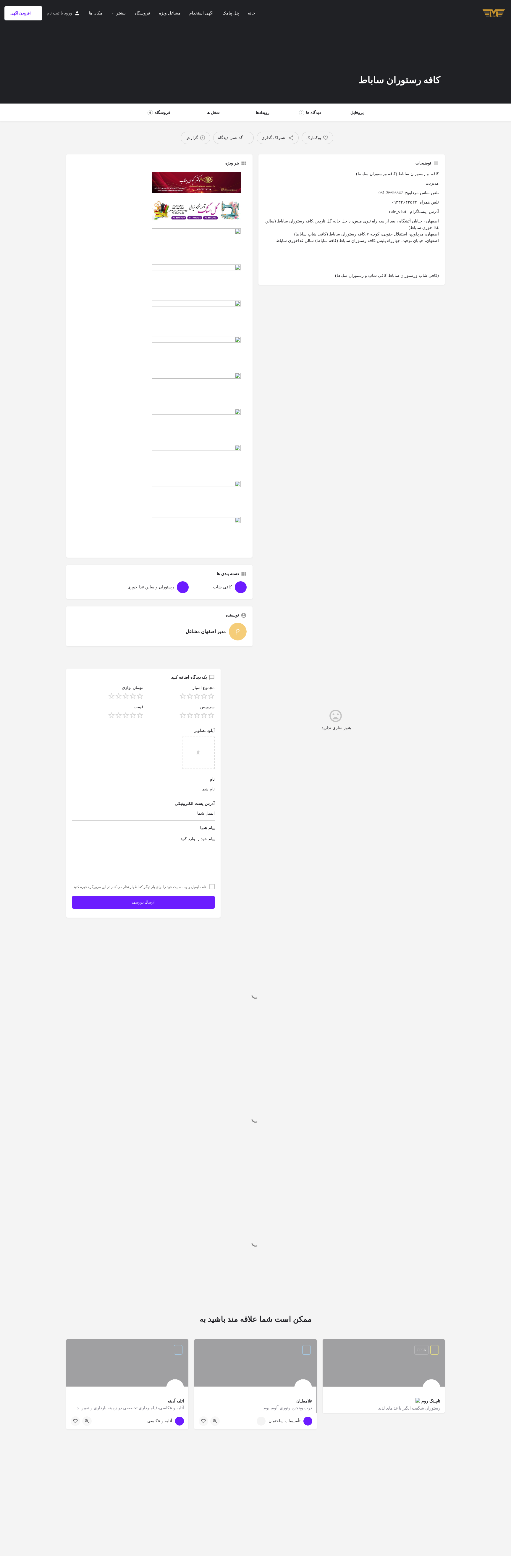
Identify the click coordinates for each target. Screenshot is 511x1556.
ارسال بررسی (143, 902)
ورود (68, 13)
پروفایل (357, 112)
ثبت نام (53, 13)
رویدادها (262, 112)
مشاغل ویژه (169, 13)
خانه (251, 13)
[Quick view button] (215, 1421)
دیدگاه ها (311, 112)
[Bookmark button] (203, 1421)
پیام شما (207, 828)
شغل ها (213, 112)
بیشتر (121, 13)
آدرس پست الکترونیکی (195, 803)
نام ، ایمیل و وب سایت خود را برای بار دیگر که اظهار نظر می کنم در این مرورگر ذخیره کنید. (139, 887)
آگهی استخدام (201, 13)
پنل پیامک (230, 13)
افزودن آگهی (20, 13)
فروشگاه (142, 13)
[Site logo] (493, 13)
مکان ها (95, 13)
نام (212, 779)
